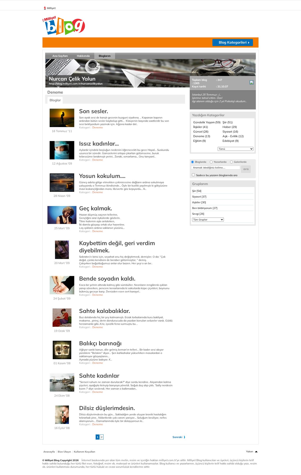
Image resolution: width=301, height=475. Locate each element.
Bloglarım (105, 55)
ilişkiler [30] (199, 202)
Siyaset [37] (199, 196)
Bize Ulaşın (64, 451)
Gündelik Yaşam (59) (207, 122)
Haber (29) (230, 127)
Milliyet (51, 8)
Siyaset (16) (230, 131)
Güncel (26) (200, 131)
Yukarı (249, 451)
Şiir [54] (196, 190)
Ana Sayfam (60, 55)
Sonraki (177, 437)
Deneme (97, 127)
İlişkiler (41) (200, 127)
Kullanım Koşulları (84, 451)
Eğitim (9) (199, 140)
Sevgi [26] (198, 213)
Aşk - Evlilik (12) (233, 136)
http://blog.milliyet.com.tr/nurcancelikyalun (75, 83)
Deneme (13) (201, 136)
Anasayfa (49, 451)
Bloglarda (200, 162)
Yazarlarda (220, 162)
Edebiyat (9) (231, 140)
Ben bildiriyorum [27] (204, 208)
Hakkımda (83, 55)
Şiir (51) (228, 122)
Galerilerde (240, 162)
